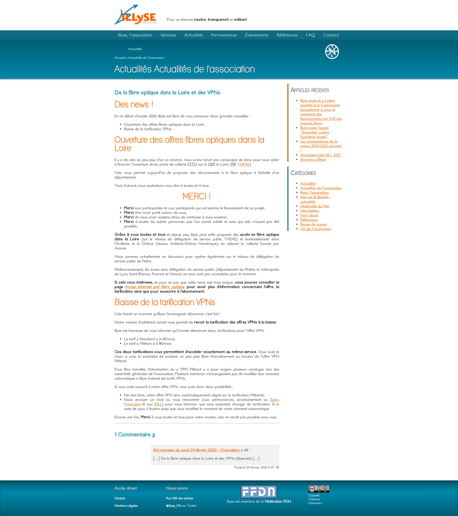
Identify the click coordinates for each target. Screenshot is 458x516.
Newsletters (309, 210)
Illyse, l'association (314, 192)
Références (287, 35)
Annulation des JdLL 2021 (320, 155)
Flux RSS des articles (179, 498)
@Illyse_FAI (173, 505)
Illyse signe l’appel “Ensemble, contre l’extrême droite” (314, 132)
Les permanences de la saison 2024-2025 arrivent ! (320, 145)
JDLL (158, 404)
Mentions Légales (126, 505)
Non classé (309, 215)
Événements (256, 35)
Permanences (224, 35)
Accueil (119, 57)
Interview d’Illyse (313, 159)
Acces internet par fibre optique (155, 287)
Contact (331, 35)
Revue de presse (313, 224)
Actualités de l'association (146, 57)
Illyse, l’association (135, 35)
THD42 (244, 164)
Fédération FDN (278, 501)
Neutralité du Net (314, 206)
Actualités (193, 35)
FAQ (310, 35)
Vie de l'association (315, 228)
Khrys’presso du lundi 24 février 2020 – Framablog (196, 450)
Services (168, 35)
